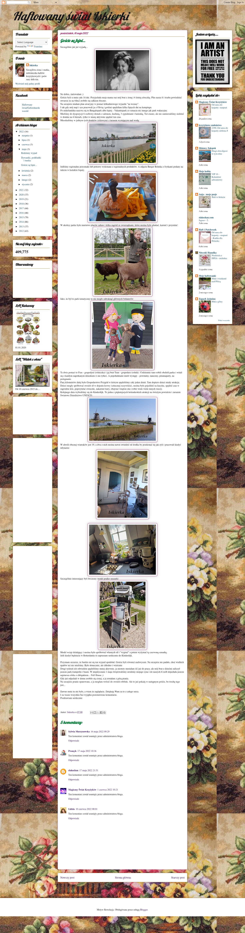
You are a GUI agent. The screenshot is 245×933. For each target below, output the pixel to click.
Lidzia (71, 809)
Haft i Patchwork (207, 229)
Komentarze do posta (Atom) (128, 888)
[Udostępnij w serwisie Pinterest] (104, 712)
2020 (21, 194)
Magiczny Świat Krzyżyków (82, 789)
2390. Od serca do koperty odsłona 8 (220, 129)
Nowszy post (67, 877)
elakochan (73, 770)
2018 (21, 203)
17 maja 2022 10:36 (87, 750)
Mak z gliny (217, 301)
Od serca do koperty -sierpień (219, 106)
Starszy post (178, 877)
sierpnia (26, 135)
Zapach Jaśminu (207, 298)
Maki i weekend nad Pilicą (219, 280)
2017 (21, 208)
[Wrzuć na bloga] (94, 712)
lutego (25, 179)
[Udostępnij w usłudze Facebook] (101, 712)
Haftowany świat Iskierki (70, 16)
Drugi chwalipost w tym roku (220, 152)
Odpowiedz (73, 740)
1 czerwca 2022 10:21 (107, 789)
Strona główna (123, 877)
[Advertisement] (32, 414)
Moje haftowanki (207, 276)
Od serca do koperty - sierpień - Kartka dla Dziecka (220, 236)
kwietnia (26, 170)
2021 (21, 190)
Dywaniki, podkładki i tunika (31, 159)
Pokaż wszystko (224, 320)
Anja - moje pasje (208, 194)
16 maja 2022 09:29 (100, 731)
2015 (21, 217)
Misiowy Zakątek (207, 148)
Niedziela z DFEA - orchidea (219, 257)
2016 (21, 212)
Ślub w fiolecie (218, 197)
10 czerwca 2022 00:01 (87, 808)
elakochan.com (206, 217)
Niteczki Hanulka (207, 252)
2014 (21, 221)
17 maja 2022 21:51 (88, 770)
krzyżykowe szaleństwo (210, 125)
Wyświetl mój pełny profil (27, 83)
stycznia (26, 184)
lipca (24, 140)
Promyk (72, 751)
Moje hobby (205, 171)
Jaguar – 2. (203, 220)
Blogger (144, 909)
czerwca (26, 144)
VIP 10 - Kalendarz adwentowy (217, 176)
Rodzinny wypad (29, 152)
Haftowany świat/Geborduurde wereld (31, 107)
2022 (21, 131)
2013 (21, 226)
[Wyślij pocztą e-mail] (91, 712)
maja (24, 149)
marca (25, 175)
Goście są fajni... (29, 164)
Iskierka (34, 65)
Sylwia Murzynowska (79, 731)
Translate (38, 46)
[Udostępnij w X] (98, 712)
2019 (21, 199)
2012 (21, 230)
